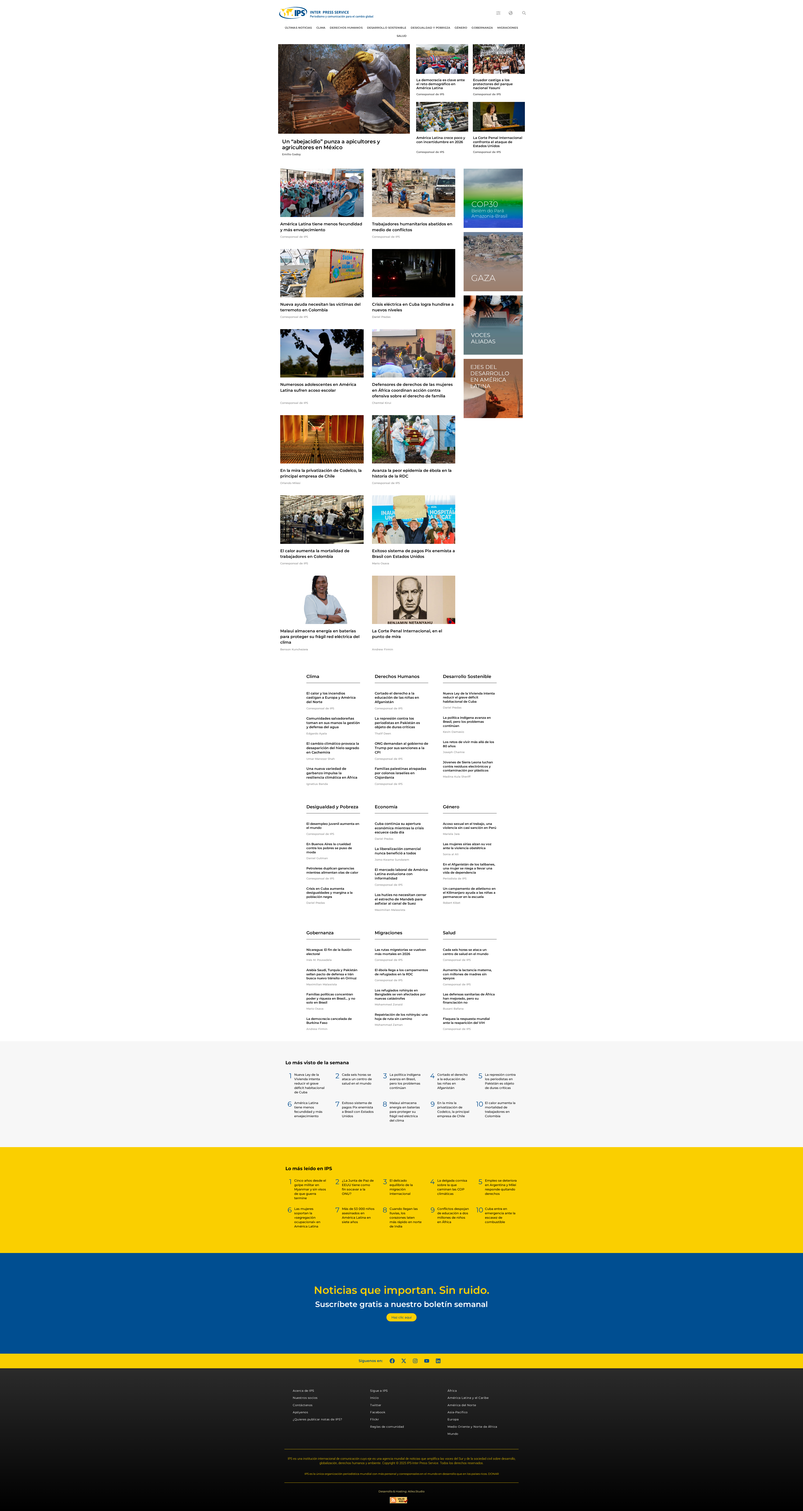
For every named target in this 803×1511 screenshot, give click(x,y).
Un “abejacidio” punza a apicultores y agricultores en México (331, 144)
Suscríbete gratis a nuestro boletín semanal (401, 1304)
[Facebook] (392, 1361)
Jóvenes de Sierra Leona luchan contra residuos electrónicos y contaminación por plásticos (468, 766)
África (452, 1391)
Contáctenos (303, 1405)
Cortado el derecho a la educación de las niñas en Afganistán (397, 697)
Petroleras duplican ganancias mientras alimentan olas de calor (332, 870)
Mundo (453, 1434)
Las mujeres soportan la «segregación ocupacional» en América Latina (307, 1217)
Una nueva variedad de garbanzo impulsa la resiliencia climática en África (331, 773)
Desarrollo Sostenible (386, 27)
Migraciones (507, 27)
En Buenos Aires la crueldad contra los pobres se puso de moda (329, 848)
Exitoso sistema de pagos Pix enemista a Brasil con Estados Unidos (358, 1109)
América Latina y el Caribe (468, 1398)
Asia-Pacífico (458, 1412)
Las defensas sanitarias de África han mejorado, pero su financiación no (469, 998)
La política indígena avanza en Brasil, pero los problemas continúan (467, 722)
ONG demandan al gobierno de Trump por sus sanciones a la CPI (401, 748)
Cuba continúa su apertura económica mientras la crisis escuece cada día (399, 828)
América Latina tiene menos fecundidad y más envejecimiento (308, 1109)
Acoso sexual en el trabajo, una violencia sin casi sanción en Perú (469, 826)
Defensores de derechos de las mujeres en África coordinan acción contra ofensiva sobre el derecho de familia (412, 390)
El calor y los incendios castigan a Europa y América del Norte (331, 697)
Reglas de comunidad (387, 1427)
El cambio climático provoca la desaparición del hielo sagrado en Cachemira (332, 748)
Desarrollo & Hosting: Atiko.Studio (401, 1491)
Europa (453, 1419)
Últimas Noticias (298, 27)
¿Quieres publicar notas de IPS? (317, 1419)
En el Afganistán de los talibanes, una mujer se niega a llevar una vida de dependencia (469, 868)
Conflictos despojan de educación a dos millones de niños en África (453, 1215)
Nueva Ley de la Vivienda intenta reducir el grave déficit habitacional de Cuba (469, 697)
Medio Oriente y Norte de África (472, 1427)
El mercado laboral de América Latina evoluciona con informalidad (401, 874)
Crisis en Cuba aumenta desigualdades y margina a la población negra (329, 893)
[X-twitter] (403, 1361)
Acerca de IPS (303, 1391)
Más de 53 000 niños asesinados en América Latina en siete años (358, 1215)
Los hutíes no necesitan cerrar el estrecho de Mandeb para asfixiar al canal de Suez (400, 899)
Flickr (374, 1419)
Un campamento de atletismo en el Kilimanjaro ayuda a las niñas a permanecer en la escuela (469, 893)
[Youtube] (426, 1361)
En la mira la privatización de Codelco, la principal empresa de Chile (453, 1109)
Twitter (375, 1405)
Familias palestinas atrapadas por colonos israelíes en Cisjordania (400, 773)
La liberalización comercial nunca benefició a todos (398, 851)
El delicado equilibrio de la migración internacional (401, 1187)
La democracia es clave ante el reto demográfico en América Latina (440, 84)
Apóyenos (300, 1412)
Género (461, 27)
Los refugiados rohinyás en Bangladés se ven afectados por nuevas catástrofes (400, 994)
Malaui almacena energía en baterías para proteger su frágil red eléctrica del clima (319, 637)
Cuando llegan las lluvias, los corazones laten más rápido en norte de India (406, 1217)
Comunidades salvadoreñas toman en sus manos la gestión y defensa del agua (333, 722)
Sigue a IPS (379, 1391)
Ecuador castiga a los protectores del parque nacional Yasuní (493, 84)
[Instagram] (415, 1361)
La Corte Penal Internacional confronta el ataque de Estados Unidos (497, 142)
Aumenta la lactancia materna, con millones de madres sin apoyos (467, 974)
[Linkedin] (438, 1361)
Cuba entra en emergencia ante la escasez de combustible (500, 1215)
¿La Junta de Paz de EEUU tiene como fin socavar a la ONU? (358, 1187)
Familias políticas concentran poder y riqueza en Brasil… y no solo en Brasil (330, 998)
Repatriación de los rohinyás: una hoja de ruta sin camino (401, 1017)
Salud (402, 35)
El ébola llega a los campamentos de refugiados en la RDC (401, 972)
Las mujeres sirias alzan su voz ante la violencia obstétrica (467, 846)
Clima (321, 27)
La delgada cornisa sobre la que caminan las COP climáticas (452, 1187)
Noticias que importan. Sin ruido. (401, 1290)
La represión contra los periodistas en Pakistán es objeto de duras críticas (397, 722)
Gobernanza (482, 27)
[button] (524, 13)
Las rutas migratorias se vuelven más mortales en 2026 (400, 952)
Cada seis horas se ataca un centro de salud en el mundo (465, 952)
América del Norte (462, 1405)
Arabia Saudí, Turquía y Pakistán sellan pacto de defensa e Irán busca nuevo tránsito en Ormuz (331, 974)
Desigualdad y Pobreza (430, 27)
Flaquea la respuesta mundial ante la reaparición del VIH (466, 1021)
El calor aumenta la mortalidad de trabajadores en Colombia (500, 1109)
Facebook (377, 1412)
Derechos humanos (346, 27)
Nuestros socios (305, 1398)
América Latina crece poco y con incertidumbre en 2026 (440, 140)
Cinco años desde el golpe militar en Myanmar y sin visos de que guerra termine (310, 1189)
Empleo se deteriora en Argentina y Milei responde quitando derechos (501, 1187)
